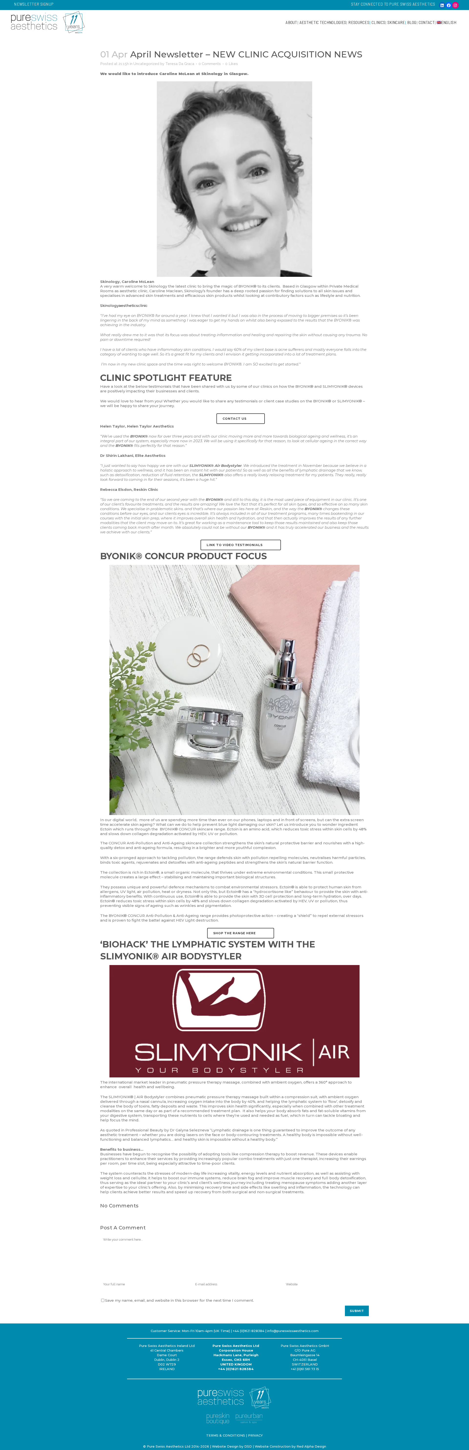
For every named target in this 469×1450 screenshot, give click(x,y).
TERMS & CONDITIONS (225, 1435)
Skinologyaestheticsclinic (124, 305)
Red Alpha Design (311, 1446)
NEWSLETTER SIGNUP (33, 4)
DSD (248, 1446)
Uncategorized (146, 64)
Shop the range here (234, 933)
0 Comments (210, 64)
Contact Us (234, 418)
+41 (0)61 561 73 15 (305, 1369)
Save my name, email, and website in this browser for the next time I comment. (179, 1300)
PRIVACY (255, 1435)
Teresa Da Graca (179, 64)
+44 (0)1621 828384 (236, 1369)
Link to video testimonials (235, 545)
